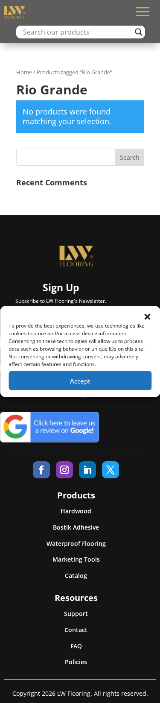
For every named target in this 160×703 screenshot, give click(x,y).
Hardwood (76, 511)
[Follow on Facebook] (41, 469)
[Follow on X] (110, 469)
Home (24, 72)
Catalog (76, 575)
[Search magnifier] (139, 32)
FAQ (76, 646)
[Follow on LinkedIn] (87, 469)
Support (76, 613)
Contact (75, 630)
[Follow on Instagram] (64, 469)
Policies (76, 662)
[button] (147, 317)
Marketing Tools (76, 559)
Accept (80, 380)
